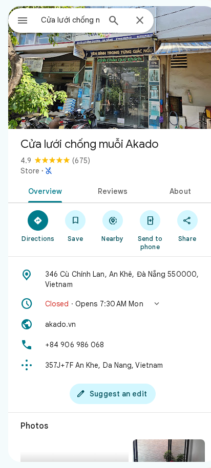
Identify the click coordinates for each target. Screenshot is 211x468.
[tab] (43, 190)
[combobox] (70, 20)
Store (29, 170)
